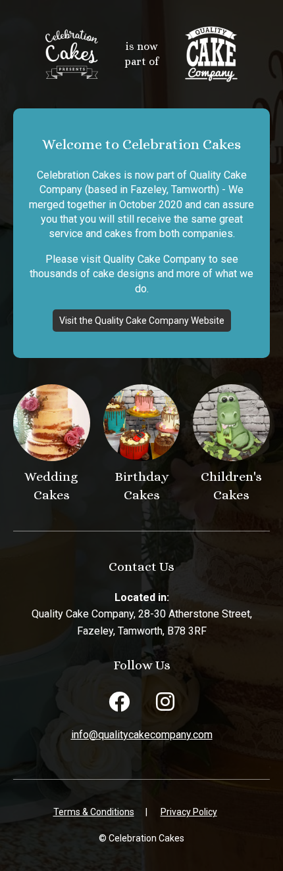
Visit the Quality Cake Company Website (141, 320)
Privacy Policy (189, 812)
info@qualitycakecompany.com (142, 734)
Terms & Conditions (93, 812)
